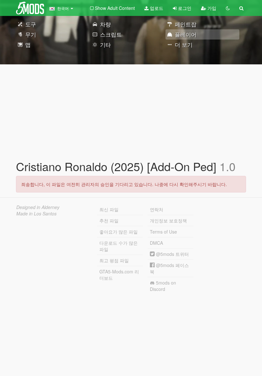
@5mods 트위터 (172, 254)
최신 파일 (109, 209)
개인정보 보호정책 (168, 220)
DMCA (156, 243)
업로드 (156, 8)
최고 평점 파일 (114, 260)
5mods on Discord (163, 285)
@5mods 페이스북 (169, 268)
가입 (211, 8)
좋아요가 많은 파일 (118, 231)
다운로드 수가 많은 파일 (118, 246)
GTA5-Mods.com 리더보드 (119, 274)
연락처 (156, 209)
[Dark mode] (228, 8)
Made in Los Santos (36, 213)
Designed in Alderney (37, 207)
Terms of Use (163, 231)
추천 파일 (109, 220)
